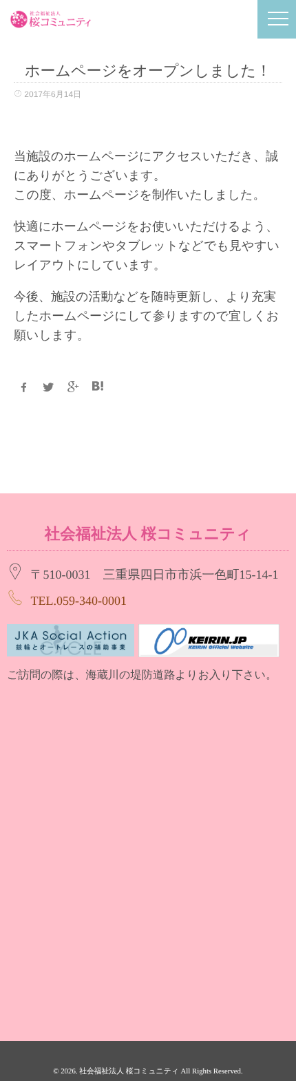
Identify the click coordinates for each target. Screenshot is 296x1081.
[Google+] (73, 387)
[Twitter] (48, 387)
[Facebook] (23, 387)
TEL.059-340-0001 (79, 601)
